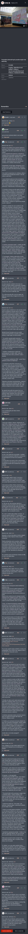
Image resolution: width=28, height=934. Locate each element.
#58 (18, 858)
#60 (13, 636)
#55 (15, 917)
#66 (11, 475)
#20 (3, 763)
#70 (19, 404)
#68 (18, 448)
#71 (12, 282)
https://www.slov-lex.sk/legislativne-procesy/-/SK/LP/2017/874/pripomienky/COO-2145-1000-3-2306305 (13, 644)
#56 (12, 743)
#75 (19, 117)
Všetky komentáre (19, 931)
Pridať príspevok (7, 112)
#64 (18, 563)
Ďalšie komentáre (7, 931)
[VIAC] (26, 107)
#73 (18, 142)
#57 (14, 862)
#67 (12, 452)
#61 (12, 583)
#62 (12, 307)
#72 (12, 145)
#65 (12, 501)
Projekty (11, 67)
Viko (6, 142)
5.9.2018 (11, 65)
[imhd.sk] (5, 2)
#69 (12, 408)
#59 (12, 662)
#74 (13, 121)
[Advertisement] (14, 42)
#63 (13, 533)
